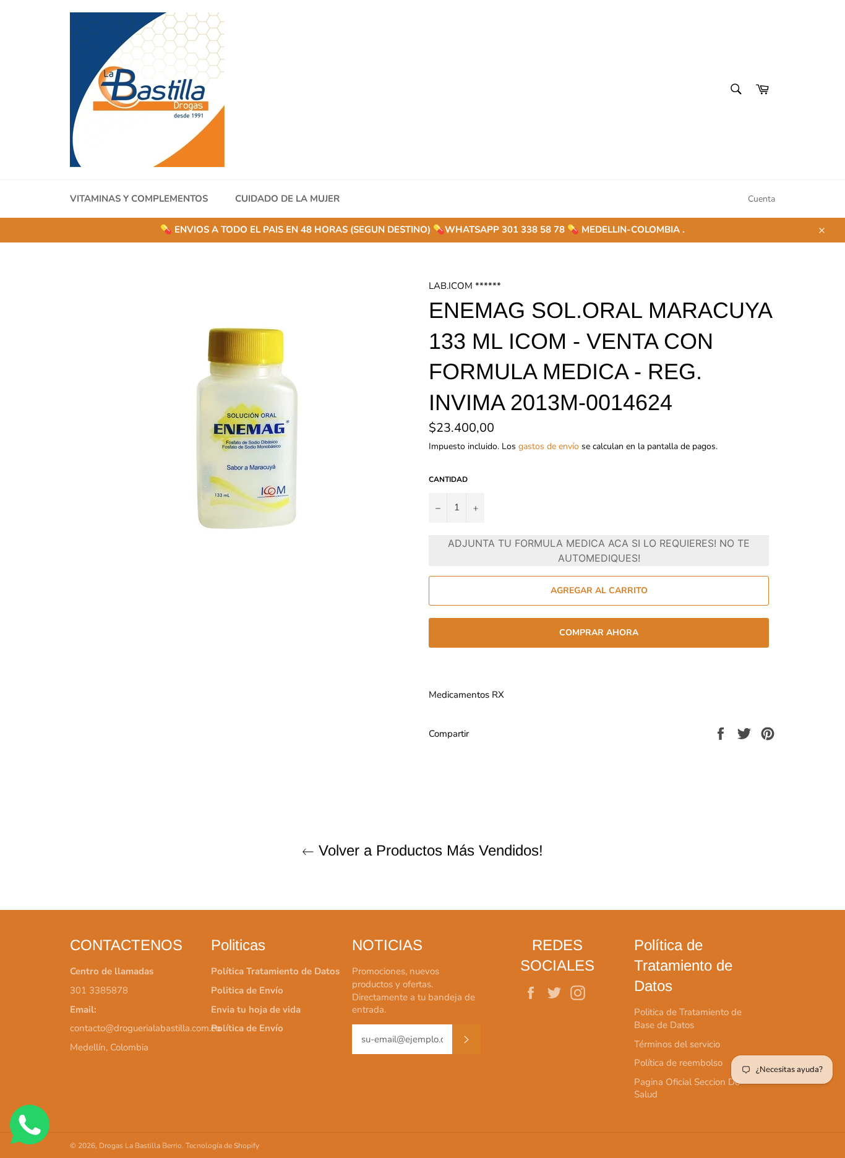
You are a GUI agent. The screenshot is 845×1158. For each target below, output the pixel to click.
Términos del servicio (677, 1044)
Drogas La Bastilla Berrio (140, 1146)
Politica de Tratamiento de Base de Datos (688, 1018)
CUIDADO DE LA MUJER (287, 198)
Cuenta (761, 199)
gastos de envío (548, 446)
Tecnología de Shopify (222, 1146)
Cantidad (448, 479)
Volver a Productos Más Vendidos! (428, 850)
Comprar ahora (598, 632)
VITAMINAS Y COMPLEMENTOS (139, 198)
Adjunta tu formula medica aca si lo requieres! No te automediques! (599, 550)
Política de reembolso (678, 1063)
